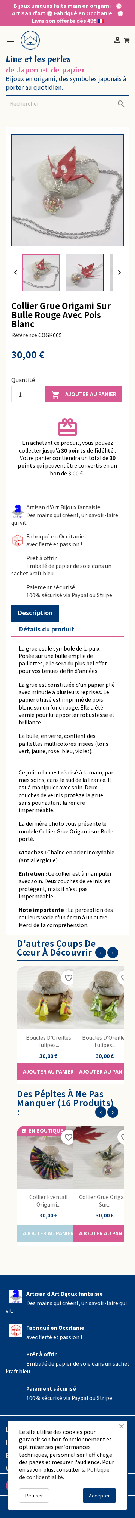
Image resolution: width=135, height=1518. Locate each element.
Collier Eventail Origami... (48, 1200)
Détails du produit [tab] (46, 628)
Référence (24, 335)
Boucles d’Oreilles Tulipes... (48, 1041)
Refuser (34, 1495)
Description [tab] (35, 612)
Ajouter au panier (83, 395)
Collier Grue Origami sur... (104, 1200)
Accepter (99, 1495)
